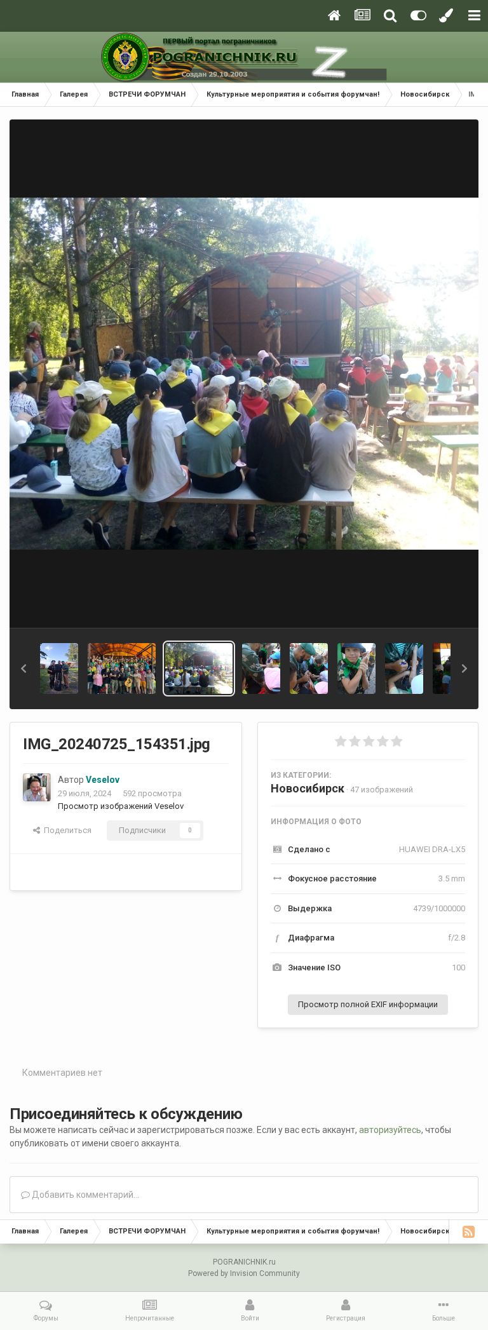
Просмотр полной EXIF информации (368, 1004)
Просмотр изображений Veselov (121, 806)
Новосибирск (307, 788)
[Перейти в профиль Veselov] (37, 787)
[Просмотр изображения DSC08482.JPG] (356, 668)
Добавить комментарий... (84, 1195)
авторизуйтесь (390, 1130)
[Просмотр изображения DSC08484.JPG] (261, 668)
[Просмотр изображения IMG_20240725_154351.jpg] (199, 668)
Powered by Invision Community (244, 1273)
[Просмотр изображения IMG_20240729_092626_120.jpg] (122, 668)
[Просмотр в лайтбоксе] (244, 374)
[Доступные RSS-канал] (468, 1231)
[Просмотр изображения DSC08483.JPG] (309, 668)
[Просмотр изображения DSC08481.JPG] (404, 668)
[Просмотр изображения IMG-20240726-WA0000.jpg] (59, 668)
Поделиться (66, 830)
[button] (23, 668)
